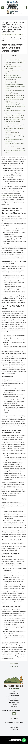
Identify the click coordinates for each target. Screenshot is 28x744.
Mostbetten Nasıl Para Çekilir (13, 75)
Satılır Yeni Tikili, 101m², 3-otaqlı (13, 103)
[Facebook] (14, 713)
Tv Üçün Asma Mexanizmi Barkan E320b (15, 119)
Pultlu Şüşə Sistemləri (11, 79)
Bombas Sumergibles (14, 700)
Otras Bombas (14, 706)
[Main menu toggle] (2, 7)
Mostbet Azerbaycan (7, 34)
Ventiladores (14, 704)
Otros (14, 708)
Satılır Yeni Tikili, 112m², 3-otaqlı (13, 121)
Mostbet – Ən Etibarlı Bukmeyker (13, 77)
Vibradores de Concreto (14, 699)
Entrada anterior (14, 663)
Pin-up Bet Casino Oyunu (12, 81)
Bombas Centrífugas (14, 695)
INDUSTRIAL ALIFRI (14, 14)
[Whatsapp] (24, 740)
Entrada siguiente (14, 666)
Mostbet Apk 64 (9, 68)
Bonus (7, 73)
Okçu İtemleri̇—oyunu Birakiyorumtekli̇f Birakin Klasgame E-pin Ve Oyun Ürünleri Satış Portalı (15, 106)
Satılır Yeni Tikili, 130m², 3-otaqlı (13, 66)
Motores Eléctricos (14, 693)
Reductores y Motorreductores (14, 697)
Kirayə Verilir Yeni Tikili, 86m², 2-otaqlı (14, 94)
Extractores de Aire (14, 702)
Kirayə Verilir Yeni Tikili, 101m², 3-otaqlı (14, 117)
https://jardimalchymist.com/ (9, 195)
